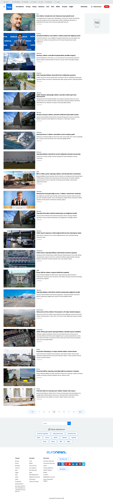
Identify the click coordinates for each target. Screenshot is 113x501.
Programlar (18, 481)
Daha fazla (46, 458)
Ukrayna (38, 73)
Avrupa (28, 6)
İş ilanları (45, 474)
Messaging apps (33, 474)
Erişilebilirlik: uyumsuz (49, 477)
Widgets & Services (34, 477)
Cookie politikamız (48, 467)
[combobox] (63, 2)
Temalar (17, 458)
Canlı (106, 6)
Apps (30, 472)
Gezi (47, 6)
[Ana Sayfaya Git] (9, 7)
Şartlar (45, 465)
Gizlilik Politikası (47, 470)
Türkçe (6, 2)
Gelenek (74, 437)
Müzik (55, 437)
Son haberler (20, 6)
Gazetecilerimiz (19, 483)
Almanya (39, 53)
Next (52, 6)
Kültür (58, 6)
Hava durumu (33, 465)
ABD (37, 171)
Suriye (44, 441)
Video (16, 479)
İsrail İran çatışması (42, 433)
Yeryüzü (64, 6)
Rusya (38, 349)
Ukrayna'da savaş (58, 433)
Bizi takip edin (33, 470)
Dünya (34, 6)
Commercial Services (49, 463)
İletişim (45, 472)
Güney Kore (39, 309)
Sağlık (71, 6)
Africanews (32, 479)
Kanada (38, 33)
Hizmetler (31, 458)
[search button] (55, 2)
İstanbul (64, 437)
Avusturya (39, 250)
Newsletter (63, 469)
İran (37, 14)
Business (41, 6)
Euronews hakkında (48, 461)
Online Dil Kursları (34, 481)
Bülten (31, 463)
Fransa (47, 437)
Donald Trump (72, 433)
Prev (33, 411)
